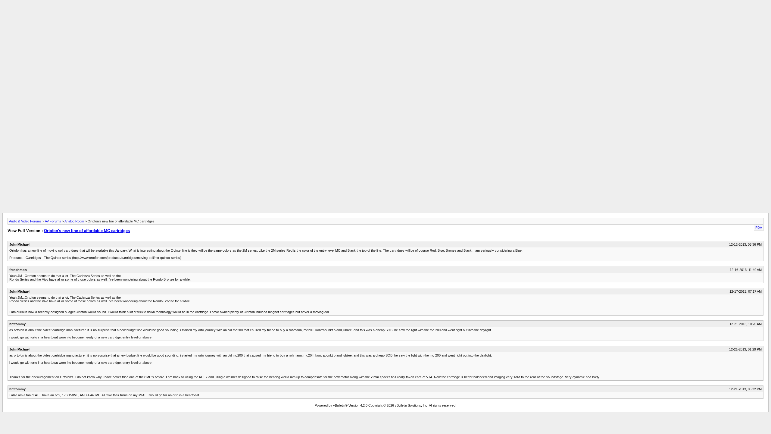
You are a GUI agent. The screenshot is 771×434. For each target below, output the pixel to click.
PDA (758, 227)
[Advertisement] (385, 16)
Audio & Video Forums (25, 221)
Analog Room (74, 221)
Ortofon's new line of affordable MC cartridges (87, 230)
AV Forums (53, 221)
